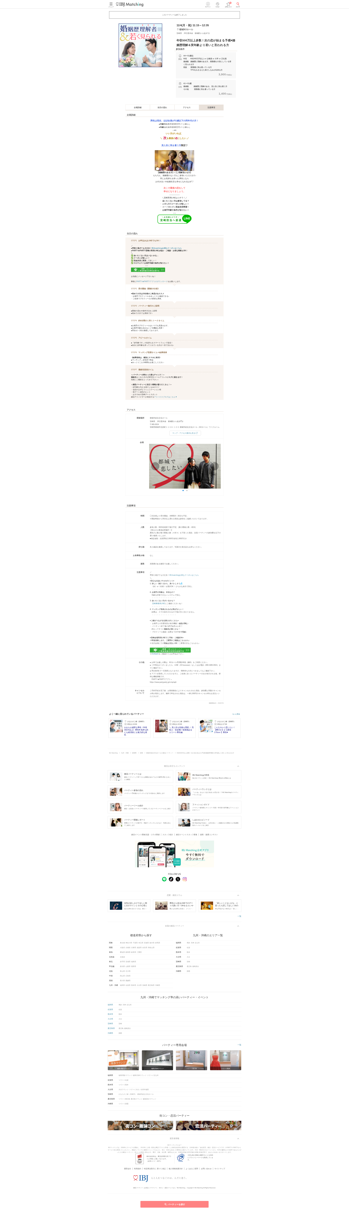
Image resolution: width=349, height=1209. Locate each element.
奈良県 (144, 948)
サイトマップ (219, 1169)
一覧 (239, 916)
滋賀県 (139, 948)
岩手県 (122, 962)
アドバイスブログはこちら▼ (165, 397)
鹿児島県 (151, 985)
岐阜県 (133, 952)
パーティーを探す (176, 1204)
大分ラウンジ (123, 1090)
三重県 (139, 952)
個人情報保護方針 (176, 1169)
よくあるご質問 (192, 1169)
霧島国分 (195, 966)
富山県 (122, 971)
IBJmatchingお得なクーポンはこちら (167, 248)
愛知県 (122, 952)
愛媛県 (128, 981)
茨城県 (146, 943)
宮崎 (188, 962)
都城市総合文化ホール (145, 1094)
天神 (192, 943)
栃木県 (152, 943)
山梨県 (128, 966)
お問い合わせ (206, 1169)
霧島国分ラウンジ (149, 1099)
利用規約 (155, 654)
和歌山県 (151, 948)
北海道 (122, 957)
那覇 (188, 971)
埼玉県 (140, 943)
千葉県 (135, 943)
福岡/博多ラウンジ (125, 1075)
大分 (188, 957)
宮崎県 (144, 985)
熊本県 (133, 985)
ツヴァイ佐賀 (123, 1080)
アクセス (187, 107)
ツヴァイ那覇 (123, 1104)
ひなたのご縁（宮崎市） (128, 1094)
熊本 (188, 952)
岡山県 (122, 976)
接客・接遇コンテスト (209, 834)
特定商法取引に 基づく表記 (155, 1169)
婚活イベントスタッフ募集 (186, 834)
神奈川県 (129, 943)
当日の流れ (162, 107)
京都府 (128, 948)
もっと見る (236, 714)
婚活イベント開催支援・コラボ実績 (145, 834)
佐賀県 (128, 985)
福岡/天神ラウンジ (139, 1075)
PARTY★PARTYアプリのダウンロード (152, 281)
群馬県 (157, 943)
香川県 (122, 981)
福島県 (133, 962)
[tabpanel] (140, 45)
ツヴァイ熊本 (123, 1085)
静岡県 (128, 952)
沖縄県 (157, 985)
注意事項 (211, 107)
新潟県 (122, 966)
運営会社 (127, 1169)
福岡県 (122, 985)
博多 (188, 943)
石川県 (128, 971)
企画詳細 (138, 107)
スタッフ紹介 (168, 834)
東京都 (122, 943)
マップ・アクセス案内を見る (183, 433)
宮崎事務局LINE (158, 603)
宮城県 (128, 962)
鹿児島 (189, 966)
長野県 (133, 966)
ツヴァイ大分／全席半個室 (139, 1090)
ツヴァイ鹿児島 (124, 1099)
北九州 (197, 943)
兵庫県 (133, 948)
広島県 (128, 976)
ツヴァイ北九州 (152, 1075)
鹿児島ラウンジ (136, 1099)
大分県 (139, 985)
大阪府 (122, 948)
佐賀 (188, 948)
